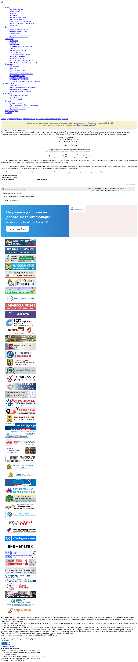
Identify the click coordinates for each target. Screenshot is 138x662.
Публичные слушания (17, 109)
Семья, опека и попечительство (21, 74)
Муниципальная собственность (21, 46)
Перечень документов (11, 200)
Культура (12, 68)
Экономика (9, 39)
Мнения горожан (15, 103)
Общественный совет (17, 76)
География (13, 15)
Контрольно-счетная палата (19, 35)
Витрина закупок (11, 111)
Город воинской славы (17, 17)
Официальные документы (34, 119)
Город (7, 8)
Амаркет (8, 113)
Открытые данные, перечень (20, 91)
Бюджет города (15, 52)
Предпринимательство (17, 50)
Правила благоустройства (18, 89)
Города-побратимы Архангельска (21, 23)
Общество (9, 64)
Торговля (12, 48)
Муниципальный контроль (19, 80)
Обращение (5, 652)
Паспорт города (15, 11)
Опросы (8, 101)
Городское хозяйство (17, 56)
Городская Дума (15, 33)
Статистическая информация (20, 21)
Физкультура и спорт (17, 70)
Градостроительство (16, 58)
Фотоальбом (14, 25)
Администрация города (18, 31)
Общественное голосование (19, 107)
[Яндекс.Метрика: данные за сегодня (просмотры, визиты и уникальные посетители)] (8, 647)
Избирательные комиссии (18, 37)
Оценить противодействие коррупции (23, 105)
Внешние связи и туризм (18, 78)
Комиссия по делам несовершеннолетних (24, 81)
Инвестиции (14, 45)
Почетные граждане (16, 19)
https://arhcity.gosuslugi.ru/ (86, 125)
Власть (7, 27)
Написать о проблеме (17, 229)
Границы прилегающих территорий (22, 60)
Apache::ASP (37, 658)
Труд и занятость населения (19, 54)
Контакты (8, 93)
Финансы (12, 43)
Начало (3, 119)
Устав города (14, 85)
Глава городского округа (18, 29)
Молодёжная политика (17, 72)
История (12, 13)
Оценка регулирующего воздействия (23, 62)
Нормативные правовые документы (22, 87)
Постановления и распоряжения (56, 119)
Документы (9, 83)
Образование (14, 66)
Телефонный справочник (18, 95)
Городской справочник (17, 9)
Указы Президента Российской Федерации (18, 197)
